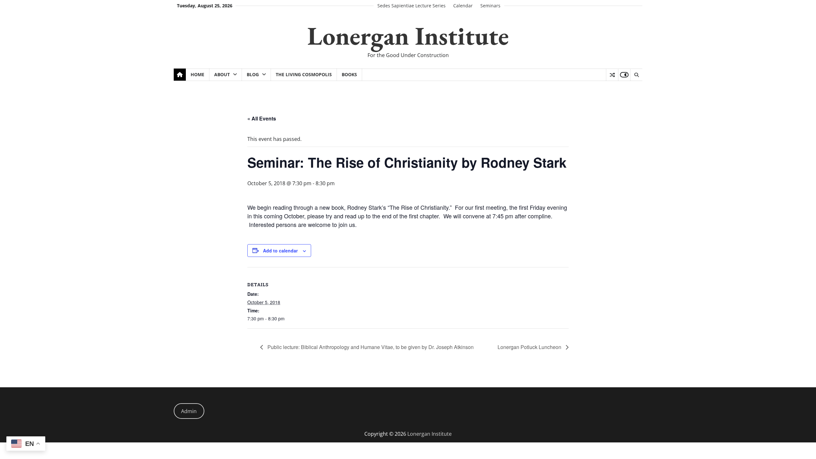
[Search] (636, 75)
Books (349, 74)
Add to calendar (280, 250)
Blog (253, 74)
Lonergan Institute (408, 35)
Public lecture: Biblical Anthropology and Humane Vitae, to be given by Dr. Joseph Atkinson (370, 347)
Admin (189, 411)
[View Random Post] (612, 75)
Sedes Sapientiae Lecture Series (411, 6)
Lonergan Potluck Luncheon (530, 347)
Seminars (490, 6)
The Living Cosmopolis (304, 74)
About (222, 74)
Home (197, 74)
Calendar (463, 6)
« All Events (261, 118)
